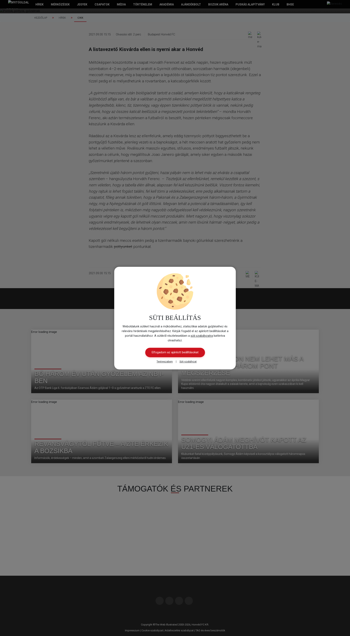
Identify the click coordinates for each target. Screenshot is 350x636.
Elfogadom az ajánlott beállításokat (175, 352)
